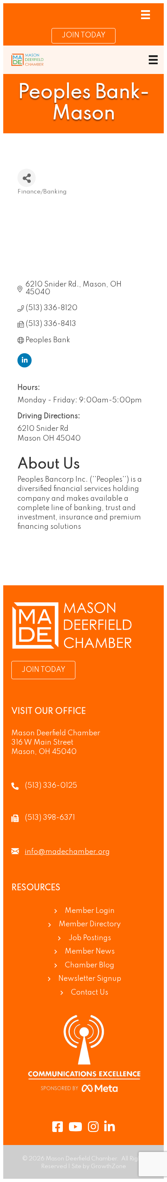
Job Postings (90, 938)
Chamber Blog (89, 965)
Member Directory (90, 924)
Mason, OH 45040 (44, 752)
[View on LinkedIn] (24, 365)
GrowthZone (108, 1166)
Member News (90, 951)
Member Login (90, 911)
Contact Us (89, 992)
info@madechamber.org (67, 852)
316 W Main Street (42, 742)
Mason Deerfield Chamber (55, 733)
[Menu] (145, 14)
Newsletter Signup (89, 978)
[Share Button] (26, 178)
